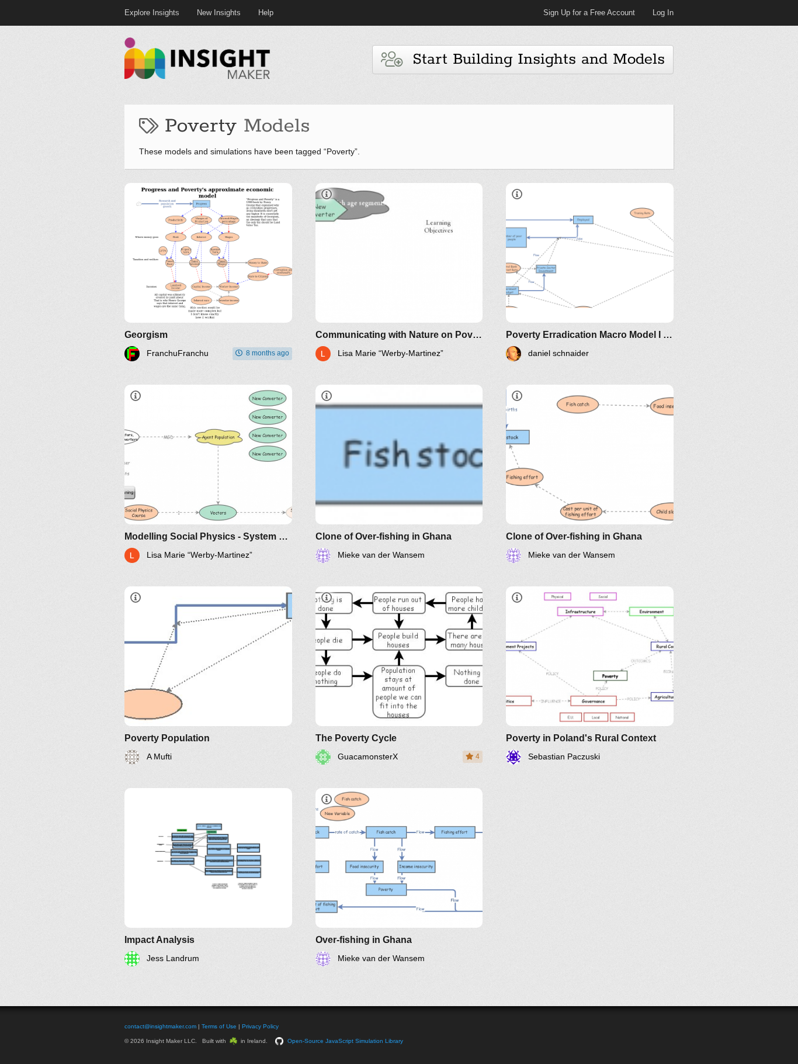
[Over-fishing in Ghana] (399, 877)
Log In (663, 12)
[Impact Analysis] (208, 877)
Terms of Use (219, 1026)
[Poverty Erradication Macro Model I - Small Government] (590, 272)
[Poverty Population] (208, 675)
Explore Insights (151, 12)
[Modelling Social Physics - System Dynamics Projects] (208, 474)
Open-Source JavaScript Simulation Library (345, 1041)
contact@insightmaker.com (160, 1026)
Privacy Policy (260, 1026)
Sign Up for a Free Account (589, 12)
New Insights (219, 12)
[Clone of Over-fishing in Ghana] (399, 474)
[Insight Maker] (197, 77)
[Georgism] (208, 272)
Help (265, 12)
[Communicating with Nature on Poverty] (399, 272)
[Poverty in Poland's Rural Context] (590, 675)
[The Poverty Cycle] (399, 675)
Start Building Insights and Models (533, 59)
